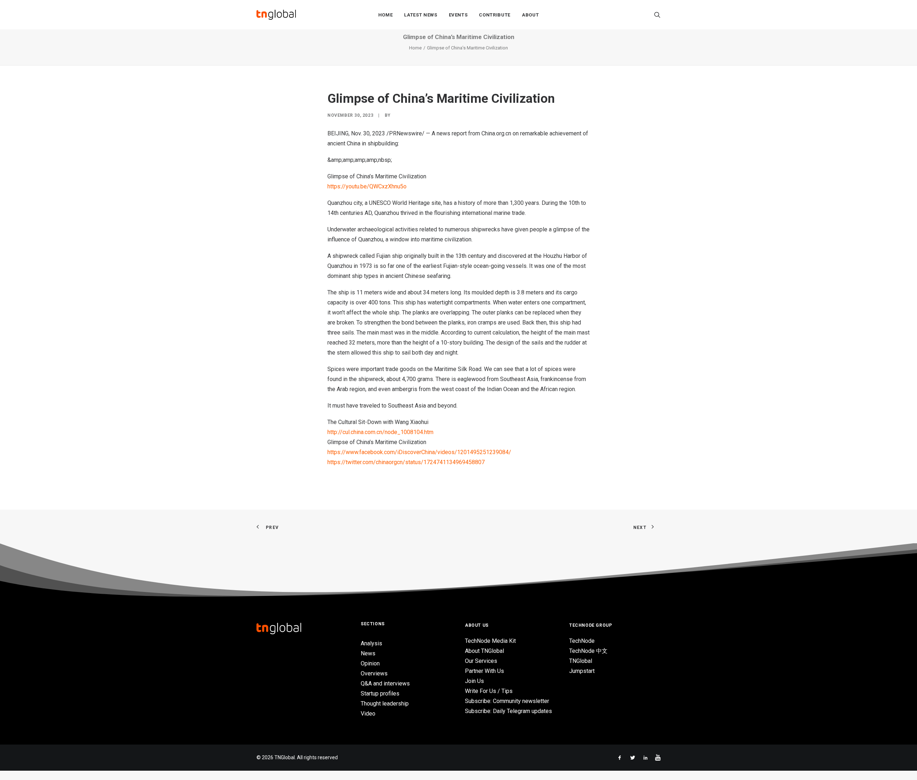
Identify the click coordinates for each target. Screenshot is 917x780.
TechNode (582, 640)
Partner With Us (484, 671)
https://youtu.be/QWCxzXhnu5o (367, 186)
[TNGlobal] (276, 15)
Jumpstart (582, 671)
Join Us (474, 681)
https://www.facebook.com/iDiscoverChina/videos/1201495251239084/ (419, 452)
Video (368, 713)
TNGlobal (580, 661)
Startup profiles (380, 693)
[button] (657, 14)
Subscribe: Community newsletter (507, 701)
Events (458, 15)
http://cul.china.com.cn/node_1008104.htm (380, 432)
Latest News (420, 15)
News (368, 653)
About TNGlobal (484, 650)
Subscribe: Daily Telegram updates (508, 711)
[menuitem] (385, 14)
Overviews (374, 673)
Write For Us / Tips (489, 691)
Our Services (481, 661)
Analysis (371, 643)
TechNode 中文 (588, 650)
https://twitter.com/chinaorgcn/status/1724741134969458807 (406, 462)
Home (385, 15)
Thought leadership (385, 703)
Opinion (370, 663)
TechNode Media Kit (490, 640)
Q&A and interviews (385, 683)
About (530, 15)
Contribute (494, 15)
